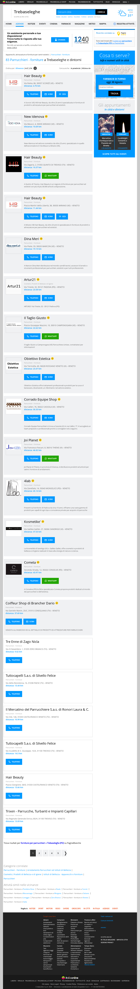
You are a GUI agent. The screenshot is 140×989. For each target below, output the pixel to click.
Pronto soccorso (62, 952)
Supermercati (75, 948)
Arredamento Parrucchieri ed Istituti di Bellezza (49, 870)
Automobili (47, 967)
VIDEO (57, 908)
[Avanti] (64, 853)
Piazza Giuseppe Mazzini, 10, (37, 325)
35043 (42, 488)
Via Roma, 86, (30, 83)
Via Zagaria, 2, (30, 164)
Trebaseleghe (27, 11)
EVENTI (42, 23)
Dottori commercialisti (89, 936)
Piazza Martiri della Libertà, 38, (38, 205)
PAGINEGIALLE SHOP (58, 2)
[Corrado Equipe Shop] (14, 406)
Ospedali (60, 950)
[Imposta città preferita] (7, 12)
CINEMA (53, 23)
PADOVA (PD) (50, 287)
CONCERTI (122, 134)
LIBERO (21, 2)
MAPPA (102, 23)
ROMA (58, 17)
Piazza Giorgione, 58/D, (16, 784)
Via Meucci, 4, (30, 124)
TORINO (84, 17)
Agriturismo (88, 963)
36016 (49, 447)
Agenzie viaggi (48, 950)
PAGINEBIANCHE (84, 2)
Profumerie (75, 939)
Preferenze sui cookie (85, 984)
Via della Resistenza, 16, (17, 683)
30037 (39, 83)
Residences (88, 961)
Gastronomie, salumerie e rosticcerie (75, 956)
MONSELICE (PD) (53, 488)
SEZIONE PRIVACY (107, 942)
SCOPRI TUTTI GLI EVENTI (114, 154)
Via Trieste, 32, (31, 287)
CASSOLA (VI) (49, 407)
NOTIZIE (31, 23)
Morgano (57, 893)
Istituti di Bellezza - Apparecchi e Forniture (63, 874)
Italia (25, 902)
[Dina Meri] (14, 245)
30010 (53, 325)
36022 (40, 407)
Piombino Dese (28, 889)
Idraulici (46, 926)
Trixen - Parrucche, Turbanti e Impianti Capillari (41, 811)
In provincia (75, 68)
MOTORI (49, 908)
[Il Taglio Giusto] (14, 324)
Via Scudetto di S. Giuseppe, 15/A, (21, 751)
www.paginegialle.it (123, 34)
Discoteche (88, 956)
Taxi (44, 948)
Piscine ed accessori (74, 925)
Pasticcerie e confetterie (75, 964)
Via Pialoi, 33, (30, 246)
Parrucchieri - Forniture (32, 80)
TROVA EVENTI (89, 965)
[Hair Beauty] (14, 82)
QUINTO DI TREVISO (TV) (54, 164)
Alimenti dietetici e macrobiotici (77, 951)
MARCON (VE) (48, 246)
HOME (9, 23)
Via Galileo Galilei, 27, (34, 529)
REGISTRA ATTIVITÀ (125, 23)
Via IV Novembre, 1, (15, 649)
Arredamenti (47, 922)
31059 (26, 649)
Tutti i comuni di (107, 916)
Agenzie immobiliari (88, 942)
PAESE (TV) (39, 683)
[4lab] (14, 487)
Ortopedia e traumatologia (62, 962)
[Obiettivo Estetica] (14, 365)
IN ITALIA (97, 17)
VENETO (59, 83)
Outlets (59, 933)
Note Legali (54, 984)
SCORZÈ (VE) (48, 83)
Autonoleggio (48, 959)
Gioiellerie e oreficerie (61, 925)
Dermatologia (75, 941)
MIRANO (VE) (49, 124)
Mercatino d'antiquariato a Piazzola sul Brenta (106, 142)
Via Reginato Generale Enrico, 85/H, (22, 818)
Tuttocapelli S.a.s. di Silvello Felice (31, 675)
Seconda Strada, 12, (33, 570)
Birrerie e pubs (89, 954)
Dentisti (59, 959)
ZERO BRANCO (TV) (39, 649)
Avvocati (87, 939)
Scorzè (85, 889)
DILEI (108, 2)
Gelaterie (74, 967)
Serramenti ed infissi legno (48, 934)
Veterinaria (61, 965)
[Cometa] (14, 569)
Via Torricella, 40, (32, 366)
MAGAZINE (80, 23)
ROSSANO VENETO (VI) (56, 366)
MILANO (64, 17)
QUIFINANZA (105, 981)
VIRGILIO (30, 2)
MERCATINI (106, 134)
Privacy (62, 984)
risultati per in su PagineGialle (114, 42)
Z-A (31, 68)
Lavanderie (61, 935)
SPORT (40, 908)
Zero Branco (56, 897)
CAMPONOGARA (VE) (66, 325)
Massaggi (74, 937)
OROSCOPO (76, 908)
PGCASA (72, 2)
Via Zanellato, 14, (32, 488)
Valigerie (60, 931)
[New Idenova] (14, 123)
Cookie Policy (71, 984)
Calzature (60, 928)
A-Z (26, 68)
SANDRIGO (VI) (57, 529)
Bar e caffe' (88, 952)
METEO (92, 23)
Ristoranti (87, 948)
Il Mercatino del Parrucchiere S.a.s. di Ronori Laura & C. (47, 709)
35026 (45, 570)
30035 (39, 124)
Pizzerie (87, 950)
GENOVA (90, 17)
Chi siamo (45, 984)
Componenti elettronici (47, 942)
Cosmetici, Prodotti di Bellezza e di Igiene (38, 284)
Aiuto (96, 984)
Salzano (86, 893)
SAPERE (66, 908)
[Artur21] (14, 286)
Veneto (85, 897)
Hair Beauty (15, 777)
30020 (39, 246)
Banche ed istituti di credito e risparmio (90, 924)
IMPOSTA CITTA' (122, 940)
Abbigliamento (62, 922)
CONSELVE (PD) (56, 570)
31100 (39, 751)
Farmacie (60, 948)
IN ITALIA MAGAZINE (108, 940)
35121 (40, 287)
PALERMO (77, 17)
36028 (43, 366)
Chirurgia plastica (77, 943)
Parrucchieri (9, 878)
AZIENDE (20, 23)
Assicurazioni (89, 928)
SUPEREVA (125, 981)
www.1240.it (12, 47)
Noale (58, 889)
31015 (31, 610)
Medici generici (62, 954)
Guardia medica (62, 956)
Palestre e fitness (77, 922)
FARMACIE (66, 23)
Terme (73, 928)
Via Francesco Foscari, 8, (35, 447)
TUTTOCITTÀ (98, 2)
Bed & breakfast (90, 959)
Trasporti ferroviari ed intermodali (47, 954)
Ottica (59, 939)
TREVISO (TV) (49, 751)
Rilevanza (20, 68)
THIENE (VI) (57, 447)
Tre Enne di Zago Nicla (22, 641)
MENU (125, 2)
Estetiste (74, 935)
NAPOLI (70, 17)
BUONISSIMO (115, 981)
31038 (30, 683)
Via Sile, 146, (12, 717)
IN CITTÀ (87, 908)
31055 (40, 164)
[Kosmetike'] (14, 528)
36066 (46, 529)
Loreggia (26, 897)
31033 (20, 717)
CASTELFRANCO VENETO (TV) (37, 717)
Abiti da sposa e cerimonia (62, 942)
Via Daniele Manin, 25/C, (17, 610)
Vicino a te (86, 68)
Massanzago (28, 893)
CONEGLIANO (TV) (42, 610)
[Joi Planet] (14, 447)
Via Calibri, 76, (30, 407)
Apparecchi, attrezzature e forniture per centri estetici (27, 54)
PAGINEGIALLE (42, 2)
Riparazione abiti (63, 937)
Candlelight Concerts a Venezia (122, 140)
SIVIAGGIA (116, 2)
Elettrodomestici (49, 924)
